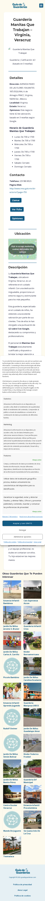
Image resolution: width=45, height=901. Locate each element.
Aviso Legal (37, 542)
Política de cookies (10, 542)
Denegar (22, 530)
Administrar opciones (22, 536)
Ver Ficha (17, 209)
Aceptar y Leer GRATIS (22, 523)
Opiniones (17, 218)
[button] (41, 6)
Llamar (16, 200)
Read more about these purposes (31, 517)
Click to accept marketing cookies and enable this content (22, 249)
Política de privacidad (25, 542)
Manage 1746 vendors (10, 517)
